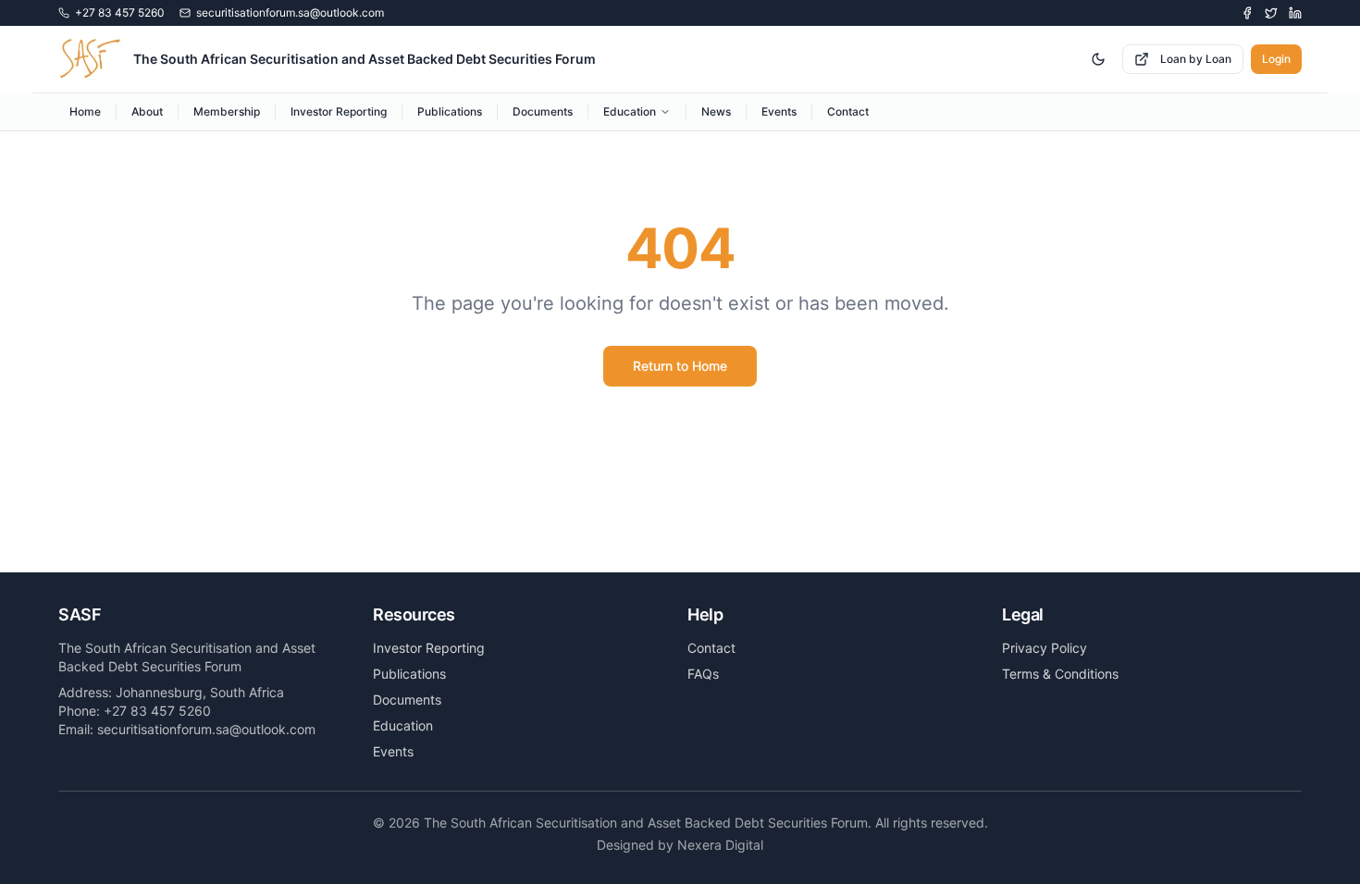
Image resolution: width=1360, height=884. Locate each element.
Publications (449, 111)
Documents (543, 111)
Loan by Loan (1195, 59)
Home (85, 111)
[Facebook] (1247, 12)
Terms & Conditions (1060, 673)
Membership (226, 111)
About (147, 111)
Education (629, 111)
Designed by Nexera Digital (680, 845)
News (716, 111)
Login (1276, 59)
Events (779, 111)
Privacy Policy (1044, 648)
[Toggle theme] (1098, 59)
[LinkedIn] (1295, 12)
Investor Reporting (339, 111)
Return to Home (680, 366)
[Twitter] (1271, 12)
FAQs (703, 673)
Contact (848, 111)
